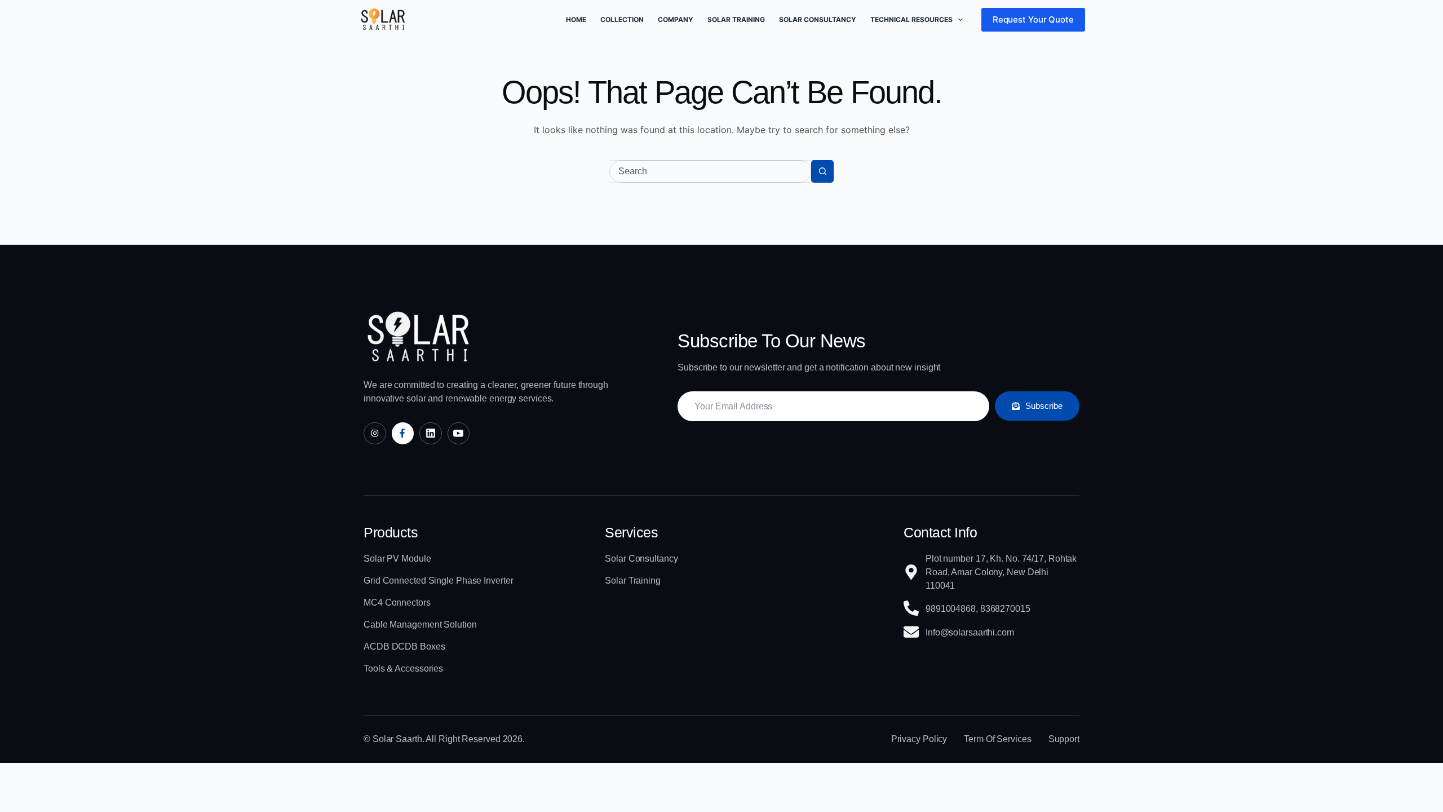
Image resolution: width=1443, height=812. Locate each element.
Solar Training (736, 19)
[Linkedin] (430, 433)
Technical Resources (911, 19)
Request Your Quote (1033, 19)
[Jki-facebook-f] (403, 433)
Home (576, 19)
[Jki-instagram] (375, 433)
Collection (622, 19)
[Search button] (822, 171)
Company (675, 19)
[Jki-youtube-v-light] (459, 433)
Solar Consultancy (817, 19)
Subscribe (1044, 406)
